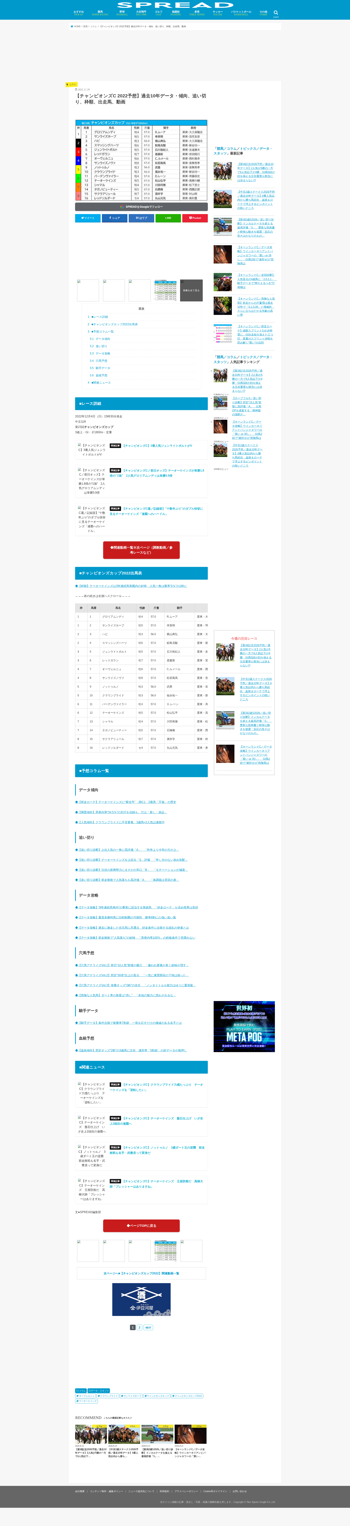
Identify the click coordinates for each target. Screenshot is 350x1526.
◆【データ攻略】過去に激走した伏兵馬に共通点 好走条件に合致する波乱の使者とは (132, 927)
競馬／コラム (227, 148)
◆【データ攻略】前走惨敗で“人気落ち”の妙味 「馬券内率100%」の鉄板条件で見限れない (135, 937)
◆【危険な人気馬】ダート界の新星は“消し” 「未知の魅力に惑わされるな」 (125, 995)
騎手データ (100, 368)
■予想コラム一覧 (101, 331)
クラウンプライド (109, 1396)
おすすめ (79, 13)
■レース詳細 (98, 316)
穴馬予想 (99, 360)
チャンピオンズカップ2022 (188, 1396)
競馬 (100, 13)
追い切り (99, 346)
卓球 (197, 13)
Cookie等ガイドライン (215, 1491)
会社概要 (80, 1491)
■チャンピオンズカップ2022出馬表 (113, 324)
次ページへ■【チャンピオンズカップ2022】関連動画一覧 (141, 1273)
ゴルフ (158, 13)
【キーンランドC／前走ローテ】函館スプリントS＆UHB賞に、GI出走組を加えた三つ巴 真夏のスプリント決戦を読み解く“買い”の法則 (255, 334)
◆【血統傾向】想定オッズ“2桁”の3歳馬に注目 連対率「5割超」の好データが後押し (131, 1050)
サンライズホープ (132, 1396)
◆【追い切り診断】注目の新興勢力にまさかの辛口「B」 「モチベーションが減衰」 (131, 869)
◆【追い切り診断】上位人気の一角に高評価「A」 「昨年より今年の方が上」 (127, 849)
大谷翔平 (141, 13)
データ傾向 (100, 338)
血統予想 (99, 375)
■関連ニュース (99, 382)
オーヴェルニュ (86, 1396)
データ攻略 (100, 353)
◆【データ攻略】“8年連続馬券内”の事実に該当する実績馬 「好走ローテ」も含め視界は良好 (136, 907)
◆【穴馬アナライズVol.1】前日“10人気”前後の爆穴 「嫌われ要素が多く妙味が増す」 (132, 965)
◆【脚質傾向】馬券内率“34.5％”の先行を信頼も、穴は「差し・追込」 (121, 812)
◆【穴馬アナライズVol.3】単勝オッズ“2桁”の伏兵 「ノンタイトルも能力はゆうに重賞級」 (135, 985)
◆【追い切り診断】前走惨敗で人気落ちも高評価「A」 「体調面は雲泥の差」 (127, 879)
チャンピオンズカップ (158, 1396)
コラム (82, 1390)
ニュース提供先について (141, 1491)
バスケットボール (241, 13)
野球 (122, 13)
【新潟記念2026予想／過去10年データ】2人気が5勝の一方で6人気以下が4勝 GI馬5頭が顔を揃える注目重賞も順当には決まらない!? (256, 172)
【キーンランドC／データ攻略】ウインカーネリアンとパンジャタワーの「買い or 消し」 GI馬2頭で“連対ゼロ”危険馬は (255, 255)
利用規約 (164, 1491)
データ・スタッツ (100, 1390)
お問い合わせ (240, 1491)
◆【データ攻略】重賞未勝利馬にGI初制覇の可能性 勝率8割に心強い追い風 (125, 917)
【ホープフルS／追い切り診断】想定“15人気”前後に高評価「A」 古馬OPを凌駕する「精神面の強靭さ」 (246, 406)
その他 (263, 13)
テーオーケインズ (88, 1401)
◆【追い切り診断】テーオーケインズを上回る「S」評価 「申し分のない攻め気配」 (131, 859)
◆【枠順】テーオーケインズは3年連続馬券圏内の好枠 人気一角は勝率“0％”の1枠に (131, 585)
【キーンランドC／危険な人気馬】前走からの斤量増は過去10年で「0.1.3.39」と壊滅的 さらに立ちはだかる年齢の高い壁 (256, 306)
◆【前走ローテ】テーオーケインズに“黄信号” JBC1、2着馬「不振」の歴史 (125, 802)
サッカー (218, 13)
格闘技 (176, 13)
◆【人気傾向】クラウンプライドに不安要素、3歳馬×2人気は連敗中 (120, 822)
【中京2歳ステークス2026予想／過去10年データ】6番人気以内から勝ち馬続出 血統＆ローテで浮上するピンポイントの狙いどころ (256, 200)
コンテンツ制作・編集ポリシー (106, 1491)
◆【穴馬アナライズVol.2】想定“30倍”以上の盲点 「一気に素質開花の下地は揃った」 (132, 975)
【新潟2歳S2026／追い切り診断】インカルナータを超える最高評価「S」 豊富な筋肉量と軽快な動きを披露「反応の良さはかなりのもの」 (256, 227)
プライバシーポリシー (186, 1491)
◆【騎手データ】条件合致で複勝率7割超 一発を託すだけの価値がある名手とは (128, 1022)
